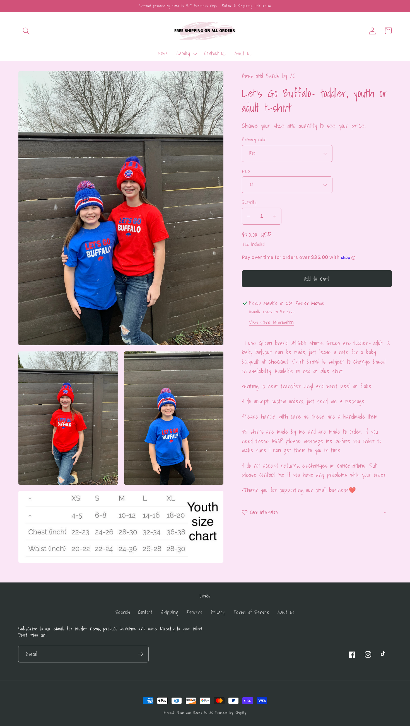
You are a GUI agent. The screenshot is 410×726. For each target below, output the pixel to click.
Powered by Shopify (230, 713)
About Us (286, 612)
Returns (194, 612)
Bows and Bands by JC (195, 713)
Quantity (249, 202)
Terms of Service (251, 612)
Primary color (254, 139)
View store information (271, 322)
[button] (26, 31)
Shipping (169, 612)
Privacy (218, 612)
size (246, 171)
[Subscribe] (140, 654)
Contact (145, 612)
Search (122, 612)
